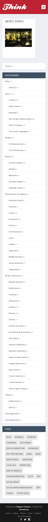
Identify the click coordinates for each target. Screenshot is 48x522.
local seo (11, 465)
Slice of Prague (15, 125)
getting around (15, 454)
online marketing (15, 476)
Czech (11, 213)
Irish (11, 238)
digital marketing (16, 448)
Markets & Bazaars (17, 351)
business (19, 437)
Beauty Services (16, 282)
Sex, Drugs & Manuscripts (20, 119)
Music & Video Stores (18, 357)
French (12, 225)
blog (9, 437)
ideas (7, 94)
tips (38, 487)
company (31, 437)
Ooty (30, 476)
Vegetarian (14, 269)
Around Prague (15, 163)
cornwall (11, 442)
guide (29, 454)
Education (13, 301)
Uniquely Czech (15, 188)
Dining (12, 169)
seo (38, 476)
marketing (25, 465)
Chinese (12, 206)
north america (14, 470)
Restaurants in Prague (15, 194)
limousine (27, 459)
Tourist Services (16, 376)
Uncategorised (11, 413)
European (13, 219)
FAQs (7, 81)
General (12, 87)
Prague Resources (17, 363)
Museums (13, 175)
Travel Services (15, 382)
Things (8, 395)
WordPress (24, 509)
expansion (33, 448)
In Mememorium (16, 144)
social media (13, 482)
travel (10, 493)
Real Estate (14, 370)
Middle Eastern (15, 257)
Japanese (13, 250)
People (8, 137)
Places (7, 156)
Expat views (14, 106)
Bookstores (14, 288)
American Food (15, 200)
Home (8, 513)
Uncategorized (11, 420)
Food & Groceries (16, 326)
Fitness (12, 313)
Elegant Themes (23, 507)
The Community (16, 150)
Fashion (12, 307)
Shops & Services (12, 275)
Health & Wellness (17, 344)
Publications (14, 401)
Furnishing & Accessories (20, 332)
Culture (12, 100)
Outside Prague (16, 181)
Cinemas (13, 294)
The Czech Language (18, 131)
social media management (19, 487)
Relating (12, 112)
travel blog (23, 493)
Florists (12, 319)
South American (16, 263)
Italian (12, 244)
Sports (12, 407)
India (38, 454)
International (15, 231)
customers (25, 442)
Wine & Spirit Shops (17, 388)
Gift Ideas (13, 338)
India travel (13, 459)
